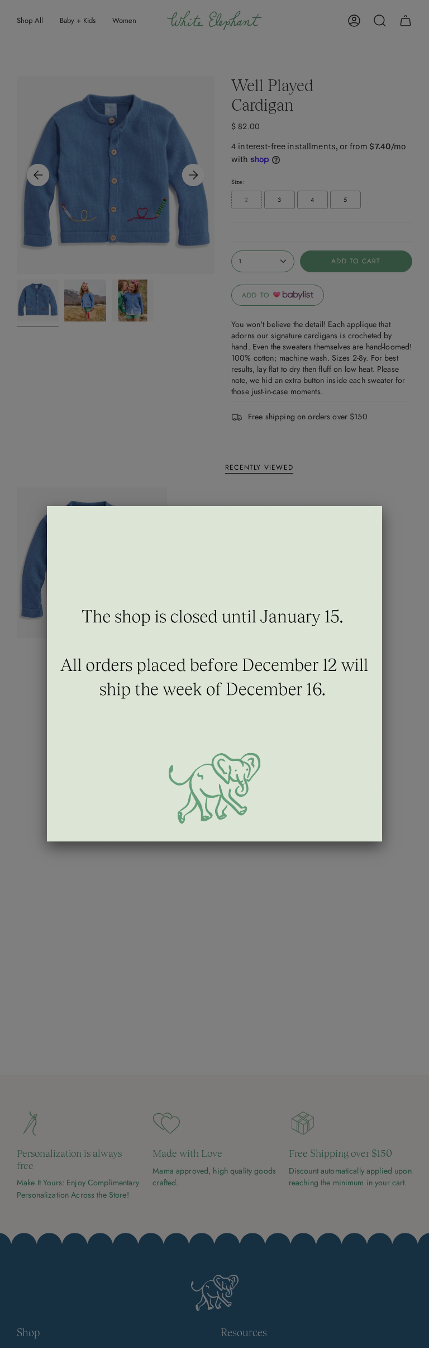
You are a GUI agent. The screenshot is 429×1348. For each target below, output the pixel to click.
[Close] (382, 506)
